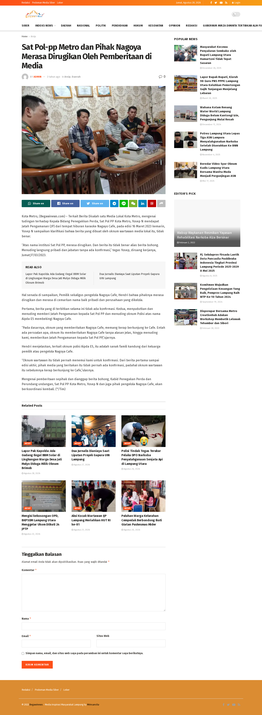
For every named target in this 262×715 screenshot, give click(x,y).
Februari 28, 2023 (210, 328)
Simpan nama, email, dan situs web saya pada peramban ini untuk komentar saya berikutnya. (84, 653)
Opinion (174, 25)
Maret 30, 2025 (209, 98)
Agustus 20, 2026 (131, 530)
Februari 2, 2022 (187, 242)
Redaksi (26, 2)
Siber (25, 25)
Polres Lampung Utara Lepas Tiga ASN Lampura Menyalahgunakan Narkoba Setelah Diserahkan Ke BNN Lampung (220, 141)
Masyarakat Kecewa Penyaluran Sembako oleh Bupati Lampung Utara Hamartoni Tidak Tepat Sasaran (218, 55)
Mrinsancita (93, 704)
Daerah (66, 25)
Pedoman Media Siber (47, 689)
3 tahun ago (53, 76)
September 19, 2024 (212, 302)
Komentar (29, 570)
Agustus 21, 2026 (81, 530)
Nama (26, 618)
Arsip (33, 36)
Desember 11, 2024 (211, 124)
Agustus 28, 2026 (31, 473)
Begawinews (36, 704)
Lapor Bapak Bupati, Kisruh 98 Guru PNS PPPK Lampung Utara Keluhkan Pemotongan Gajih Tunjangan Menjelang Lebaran (220, 85)
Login (237, 2)
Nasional (83, 25)
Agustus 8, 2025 (209, 276)
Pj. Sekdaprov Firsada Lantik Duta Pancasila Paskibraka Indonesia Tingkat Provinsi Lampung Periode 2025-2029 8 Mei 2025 (219, 262)
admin (37, 76)
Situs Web (102, 636)
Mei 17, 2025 (208, 181)
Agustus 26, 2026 (131, 469)
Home (25, 36)
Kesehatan (155, 25)
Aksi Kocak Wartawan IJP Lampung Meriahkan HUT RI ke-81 (91, 520)
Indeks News (44, 25)
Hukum (138, 25)
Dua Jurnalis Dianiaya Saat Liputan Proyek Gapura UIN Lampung (91, 455)
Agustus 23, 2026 (31, 534)
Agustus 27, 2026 (81, 464)
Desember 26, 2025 (211, 68)
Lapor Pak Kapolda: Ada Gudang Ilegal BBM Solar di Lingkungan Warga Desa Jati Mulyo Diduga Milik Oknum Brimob (56, 278)
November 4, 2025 (211, 154)
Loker (60, 2)
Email (26, 636)
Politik (101, 25)
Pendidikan (120, 25)
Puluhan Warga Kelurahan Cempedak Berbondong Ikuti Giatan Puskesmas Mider (141, 520)
